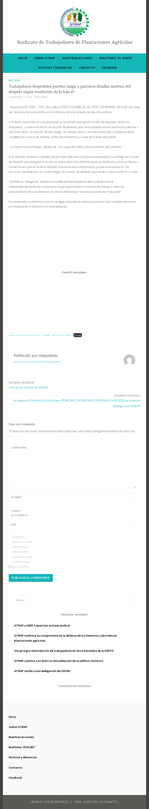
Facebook (109, 67)
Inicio (22, 58)
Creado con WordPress (49, 802)
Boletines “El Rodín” (116, 58)
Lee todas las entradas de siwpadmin (37, 362)
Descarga (77, 335)
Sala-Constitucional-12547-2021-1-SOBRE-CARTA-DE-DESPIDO (40, 335)
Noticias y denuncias (55, 67)
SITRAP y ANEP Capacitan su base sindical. (42, 625)
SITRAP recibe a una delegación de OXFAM (42, 671)
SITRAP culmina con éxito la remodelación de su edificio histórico (58, 661)
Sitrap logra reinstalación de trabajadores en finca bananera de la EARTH (63, 651)
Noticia (14, 80)
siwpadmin (40, 97)
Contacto (87, 67)
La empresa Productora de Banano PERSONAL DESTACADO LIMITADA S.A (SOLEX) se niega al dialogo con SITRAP (76, 401)
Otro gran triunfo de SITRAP (28, 385)
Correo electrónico (19, 515)
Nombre (17, 497)
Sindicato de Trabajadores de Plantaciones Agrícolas (74, 42)
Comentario (19, 450)
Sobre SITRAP (45, 58)
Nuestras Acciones (77, 58)
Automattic (109, 802)
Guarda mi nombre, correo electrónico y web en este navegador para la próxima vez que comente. (22, 552)
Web (13, 524)
